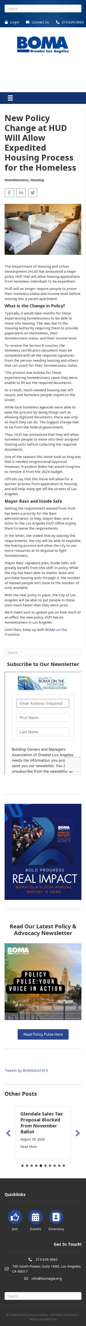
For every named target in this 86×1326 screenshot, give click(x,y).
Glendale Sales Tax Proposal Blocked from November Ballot (41, 1123)
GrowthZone (48, 1319)
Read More (28, 1146)
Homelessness (17, 180)
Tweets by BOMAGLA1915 (26, 1070)
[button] (8, 1133)
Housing (37, 180)
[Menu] (10, 98)
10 (64, 1166)
